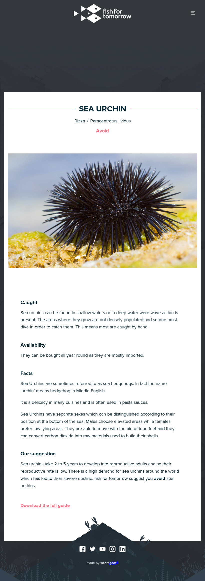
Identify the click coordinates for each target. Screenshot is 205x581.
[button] (193, 13)
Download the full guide (45, 505)
